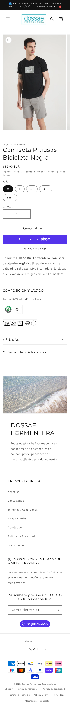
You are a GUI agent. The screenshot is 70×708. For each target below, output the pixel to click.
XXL (45, 189)
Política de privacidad (53, 688)
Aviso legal (60, 694)
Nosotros (13, 492)
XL (31, 189)
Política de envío (42, 694)
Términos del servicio (19, 694)
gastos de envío (33, 171)
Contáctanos (16, 500)
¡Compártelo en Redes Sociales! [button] (27, 352)
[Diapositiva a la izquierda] (26, 137)
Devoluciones (16, 527)
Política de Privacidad (21, 536)
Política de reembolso (27, 688)
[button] (8, 19)
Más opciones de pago (35, 248)
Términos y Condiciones (23, 509)
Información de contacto (36, 700)
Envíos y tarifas (17, 518)
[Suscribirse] (57, 610)
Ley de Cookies (17, 545)
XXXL (10, 197)
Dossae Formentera (31, 684)
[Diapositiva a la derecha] (43, 137)
